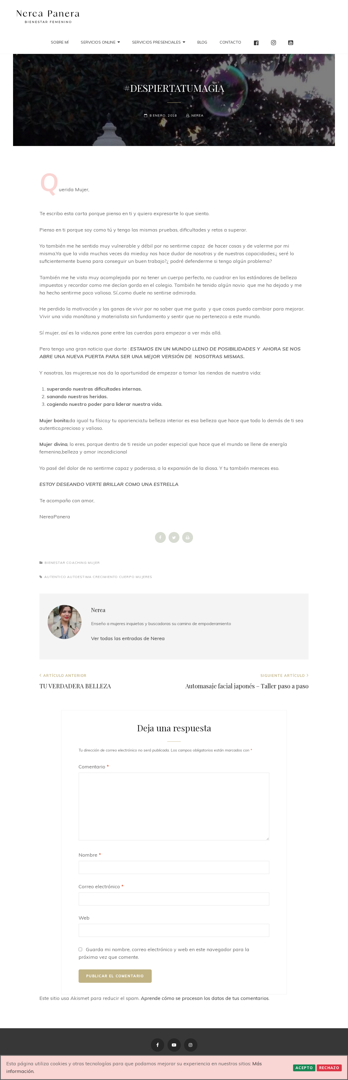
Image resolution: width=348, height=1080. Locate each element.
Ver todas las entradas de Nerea (128, 638)
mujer (94, 563)
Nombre (90, 855)
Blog (202, 42)
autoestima (79, 577)
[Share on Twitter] (174, 541)
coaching (76, 563)
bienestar (55, 563)
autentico (55, 577)
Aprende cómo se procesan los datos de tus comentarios (205, 998)
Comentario (94, 766)
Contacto (230, 42)
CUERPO (127, 577)
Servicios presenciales (156, 42)
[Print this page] (187, 541)
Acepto (304, 1068)
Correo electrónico (101, 886)
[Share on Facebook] (160, 541)
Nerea (197, 115)
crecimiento (105, 577)
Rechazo (329, 1068)
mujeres (144, 577)
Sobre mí (60, 42)
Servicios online (98, 42)
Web (84, 918)
